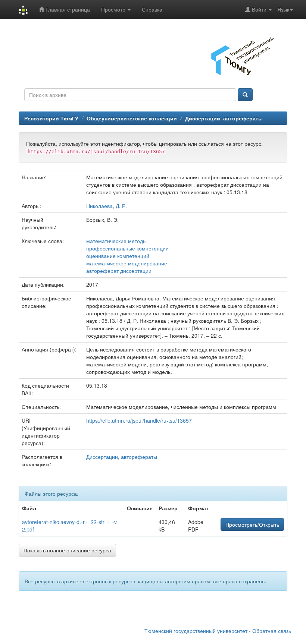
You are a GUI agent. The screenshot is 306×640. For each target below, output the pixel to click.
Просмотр (114, 9)
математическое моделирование (126, 263)
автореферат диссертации (119, 270)
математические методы (116, 241)
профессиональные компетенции (127, 248)
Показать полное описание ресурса (67, 550)
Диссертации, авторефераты (224, 118)
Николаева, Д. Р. (106, 205)
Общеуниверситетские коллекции (132, 118)
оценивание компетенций (117, 255)
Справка (152, 9)
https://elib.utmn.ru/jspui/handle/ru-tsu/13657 (139, 420)
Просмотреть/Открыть (252, 524)
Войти (259, 9)
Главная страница (67, 9)
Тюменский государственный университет (195, 630)
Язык (283, 9)
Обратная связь (271, 630)
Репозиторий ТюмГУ (51, 118)
